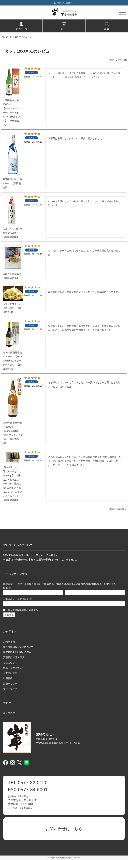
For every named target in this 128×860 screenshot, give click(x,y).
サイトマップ (10, 689)
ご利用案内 (9, 641)
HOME (4, 37)
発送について (10, 662)
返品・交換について (13, 668)
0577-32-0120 (28, 782)
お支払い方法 (10, 673)
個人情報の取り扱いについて (18, 647)
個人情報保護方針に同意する (23, 610)
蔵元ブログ (9, 713)
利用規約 (7, 678)
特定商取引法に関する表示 (17, 652)
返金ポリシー (10, 683)
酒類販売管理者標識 (13, 657)
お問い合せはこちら (64, 828)
